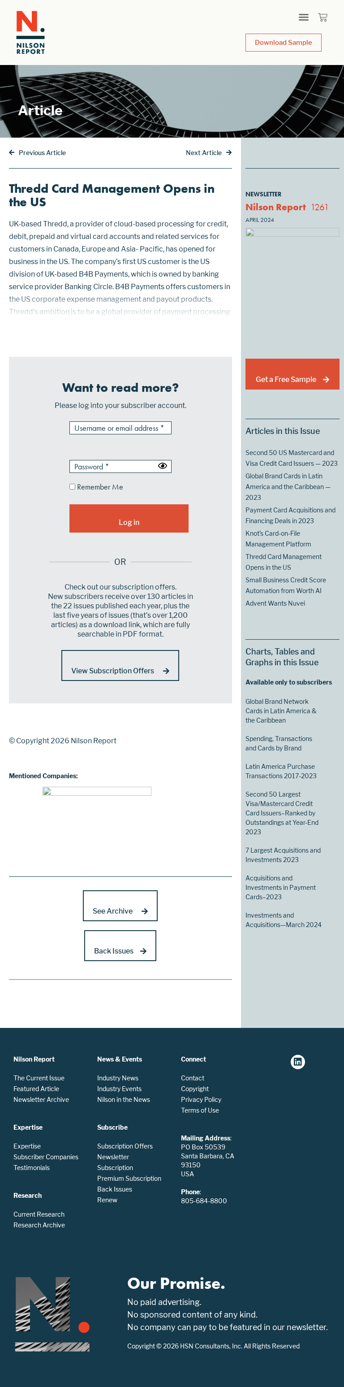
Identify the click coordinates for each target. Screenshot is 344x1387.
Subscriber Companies (45, 1157)
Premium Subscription (129, 1178)
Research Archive (39, 1225)
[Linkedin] (298, 1062)
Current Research (38, 1214)
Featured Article (36, 1088)
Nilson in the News (123, 1099)
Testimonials (31, 1167)
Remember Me (99, 487)
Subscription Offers (125, 1146)
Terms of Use (200, 1110)
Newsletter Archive (41, 1099)
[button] (304, 17)
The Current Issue (38, 1078)
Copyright (195, 1088)
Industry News (117, 1078)
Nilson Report (275, 207)
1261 (319, 207)
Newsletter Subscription (115, 1162)
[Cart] (323, 17)
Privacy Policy (201, 1099)
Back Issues (114, 1189)
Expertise (27, 1146)
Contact (192, 1078)
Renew (107, 1200)
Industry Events (119, 1088)
